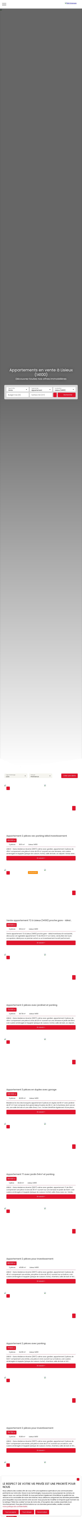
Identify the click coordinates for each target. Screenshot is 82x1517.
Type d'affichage (10, 774)
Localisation (58, 388)
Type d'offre (11, 388)
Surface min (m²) (38, 395)
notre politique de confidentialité (15, 1506)
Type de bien (35, 388)
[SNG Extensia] (72, 4)
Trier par (33, 774)
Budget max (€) (14, 395)
